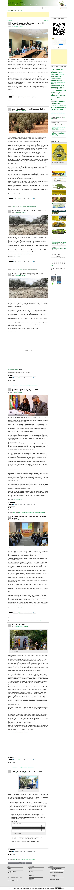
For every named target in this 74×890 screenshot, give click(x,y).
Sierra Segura (59, 109)
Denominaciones (56, 82)
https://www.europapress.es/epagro (20, 732)
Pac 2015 (62, 98)
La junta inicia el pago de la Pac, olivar (59, 248)
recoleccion (60, 105)
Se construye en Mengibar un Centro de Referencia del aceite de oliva (26, 390)
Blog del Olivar (15, 3)
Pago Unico (53, 99)
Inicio (16, 206)
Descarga (20, 369)
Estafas (53, 83)
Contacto (30, 886)
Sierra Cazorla (58, 107)
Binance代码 (54, 124)
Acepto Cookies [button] (57, 888)
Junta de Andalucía (58, 90)
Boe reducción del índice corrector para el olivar (29, 211)
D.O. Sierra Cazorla (53, 875)
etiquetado (57, 83)
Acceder (9, 868)
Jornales (21, 859)
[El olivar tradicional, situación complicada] (59, 280)
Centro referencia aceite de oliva (28, 512)
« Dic (52, 265)
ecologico (63, 82)
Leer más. (63, 888)
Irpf (26, 269)
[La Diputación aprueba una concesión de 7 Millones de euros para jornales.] (53, 285)
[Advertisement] (28, 14)
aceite (53, 69)
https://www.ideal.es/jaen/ (18, 607)
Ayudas (53, 76)
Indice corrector (23, 269)
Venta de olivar (54, 244)
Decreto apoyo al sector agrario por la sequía (28, 274)
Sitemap (25, 886)
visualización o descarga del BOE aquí (24, 253)
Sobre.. (21, 10)
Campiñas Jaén (32, 869)
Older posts (9, 20)
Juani (53, 135)
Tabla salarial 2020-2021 (15, 844)
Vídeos (33, 886)
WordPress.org (11, 872)
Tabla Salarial (26, 859)
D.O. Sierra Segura (53, 876)
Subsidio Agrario (54, 110)
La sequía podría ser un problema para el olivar (28, 109)
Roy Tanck (58, 117)
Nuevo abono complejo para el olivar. (58, 130)
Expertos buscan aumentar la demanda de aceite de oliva (29, 517)
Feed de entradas (11, 869)
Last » (30, 863)
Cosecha (60, 80)
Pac (58, 98)
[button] (28, 123)
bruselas (58, 76)
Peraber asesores (17, 256)
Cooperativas (54, 80)
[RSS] (63, 5)
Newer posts (46, 20)
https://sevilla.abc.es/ (18, 499)
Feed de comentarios (12, 871)
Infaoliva (51, 878)
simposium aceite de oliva (30, 620)
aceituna (53, 74)
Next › (27, 863)
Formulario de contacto (13, 10)
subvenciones (56, 113)
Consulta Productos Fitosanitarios (56, 872)
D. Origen (19, 8)
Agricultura (62, 74)
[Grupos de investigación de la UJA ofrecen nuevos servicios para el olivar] (53, 280)
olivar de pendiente (60, 95)
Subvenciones (32, 879)
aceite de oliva (20, 512)
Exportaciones (54, 85)
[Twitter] (65, 5)
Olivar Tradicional (23, 206)
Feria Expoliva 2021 (18, 625)
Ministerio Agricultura (57, 93)
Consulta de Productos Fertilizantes (57, 871)
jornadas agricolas (58, 88)
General (14, 206)
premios (53, 103)
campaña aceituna (56, 78)
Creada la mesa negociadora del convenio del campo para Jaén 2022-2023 (28, 24)
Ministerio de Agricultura (54, 879)
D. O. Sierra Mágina (53, 873)
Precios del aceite (59, 101)
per (57, 99)
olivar (27, 385)
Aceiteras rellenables (58, 72)
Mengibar (36, 512)
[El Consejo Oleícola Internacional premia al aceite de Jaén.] (59, 285)
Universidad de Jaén (60, 115)
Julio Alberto (21, 26)
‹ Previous (15, 863)
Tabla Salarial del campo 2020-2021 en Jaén (27, 771)
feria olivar (25, 767)
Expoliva (21, 767)
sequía (28, 206)
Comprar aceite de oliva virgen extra (58, 132)
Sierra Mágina (31, 876)
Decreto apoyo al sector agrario (13, 369)
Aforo (57, 74)
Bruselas (30, 868)
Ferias (58, 85)
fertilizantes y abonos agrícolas (57, 127)
